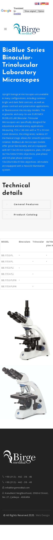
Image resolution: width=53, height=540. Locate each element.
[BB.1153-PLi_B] (26, 330)
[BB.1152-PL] (26, 393)
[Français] (40, 3)
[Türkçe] (47, 3)
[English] (36, 3)
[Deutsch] (43, 3)
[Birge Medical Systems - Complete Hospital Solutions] (27, 29)
